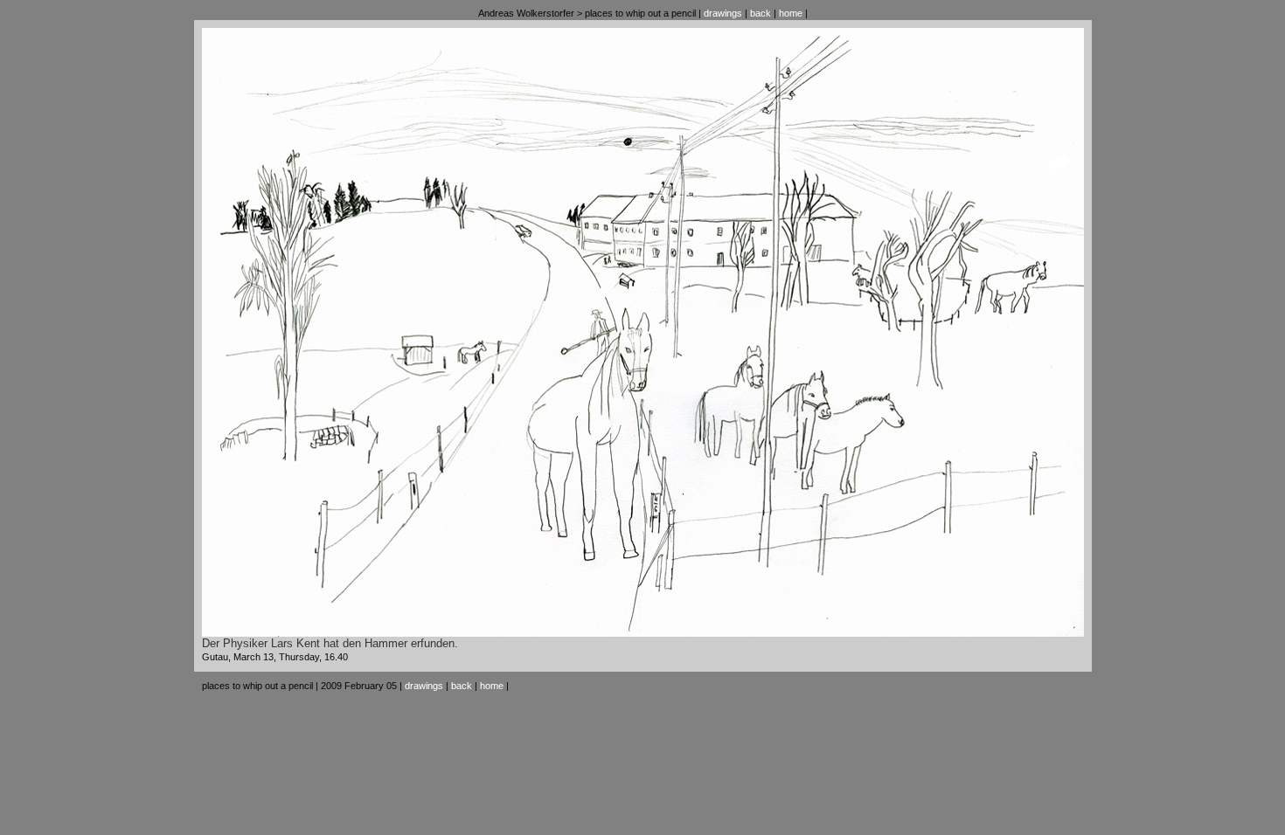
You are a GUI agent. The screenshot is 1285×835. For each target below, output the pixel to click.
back (760, 13)
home (790, 13)
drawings (723, 13)
